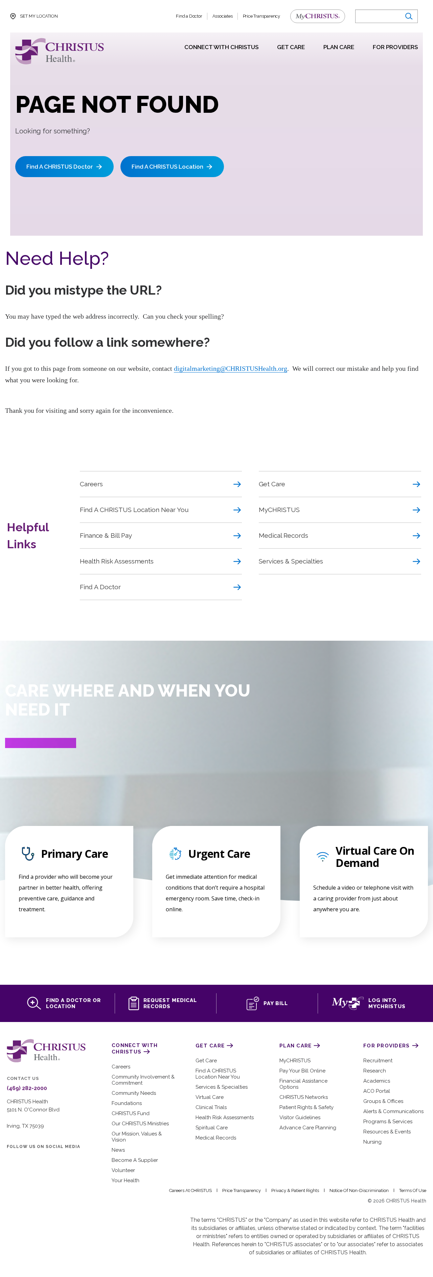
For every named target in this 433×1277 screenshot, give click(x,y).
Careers (91, 484)
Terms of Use (412, 1190)
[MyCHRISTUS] (317, 16)
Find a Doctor (189, 16)
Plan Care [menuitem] (338, 47)
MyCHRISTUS (279, 509)
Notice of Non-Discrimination (359, 1190)
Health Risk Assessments (117, 561)
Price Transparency (261, 16)
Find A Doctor (100, 587)
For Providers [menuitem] (395, 47)
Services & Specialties (291, 561)
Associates (222, 16)
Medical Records (283, 535)
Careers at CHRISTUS (190, 1190)
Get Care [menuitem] (291, 47)
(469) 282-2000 (27, 1088)
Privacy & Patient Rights (295, 1190)
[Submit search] (408, 16)
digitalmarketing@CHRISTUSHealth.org (230, 368)
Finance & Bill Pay (106, 535)
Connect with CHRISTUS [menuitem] (221, 47)
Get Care (272, 484)
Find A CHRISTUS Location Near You (134, 509)
